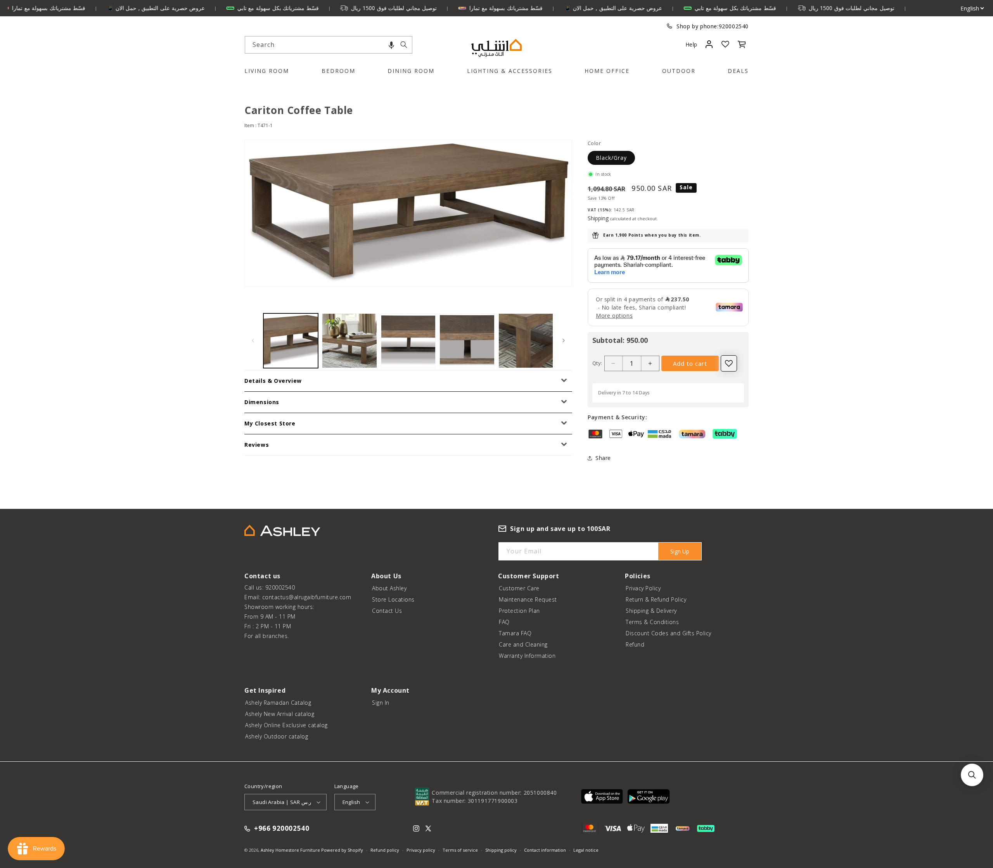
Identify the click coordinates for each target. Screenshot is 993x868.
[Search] (403, 44)
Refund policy (384, 850)
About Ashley (389, 588)
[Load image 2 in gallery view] (349, 340)
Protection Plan (519, 610)
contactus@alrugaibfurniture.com (306, 597)
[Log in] (709, 44)
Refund (635, 644)
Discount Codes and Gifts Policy (668, 633)
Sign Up (679, 551)
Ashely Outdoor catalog (276, 736)
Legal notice (586, 850)
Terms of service (460, 850)
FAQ (504, 622)
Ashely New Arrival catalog (279, 714)
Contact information (545, 850)
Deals (738, 70)
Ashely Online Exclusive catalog (286, 725)
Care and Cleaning (523, 644)
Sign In (380, 702)
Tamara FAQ (515, 633)
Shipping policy (501, 850)
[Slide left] (252, 340)
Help (691, 44)
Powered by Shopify (342, 850)
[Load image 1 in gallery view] (290, 340)
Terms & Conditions (652, 622)
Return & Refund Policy (656, 599)
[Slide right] (563, 340)
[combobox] (328, 45)
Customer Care (519, 588)
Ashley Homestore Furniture (290, 850)
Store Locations (393, 599)
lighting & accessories (509, 70)
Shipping (598, 218)
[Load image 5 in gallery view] (525, 340)
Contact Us (387, 610)
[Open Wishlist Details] (725, 44)
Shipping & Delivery (651, 610)
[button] (391, 45)
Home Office (607, 70)
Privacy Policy (643, 588)
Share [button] (603, 458)
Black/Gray (611, 157)
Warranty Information (527, 655)
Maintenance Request (528, 599)
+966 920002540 (281, 829)
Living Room (266, 70)
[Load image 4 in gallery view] (466, 340)
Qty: (597, 363)
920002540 (734, 26)
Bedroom (338, 70)
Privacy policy (421, 850)
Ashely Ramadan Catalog (278, 702)
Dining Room (411, 70)
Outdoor (678, 70)
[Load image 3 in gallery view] (408, 340)
